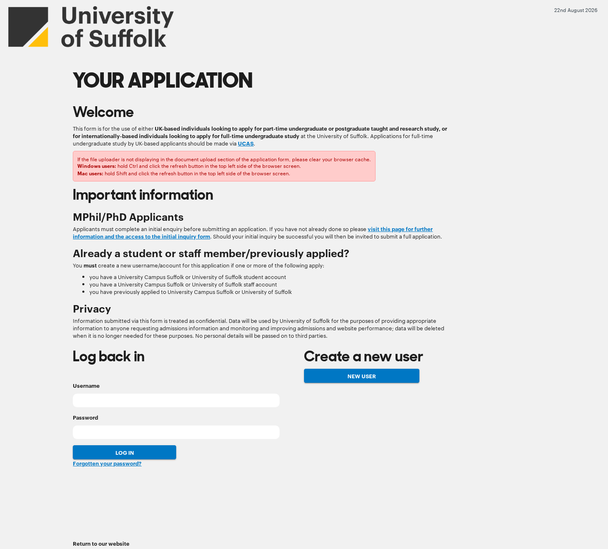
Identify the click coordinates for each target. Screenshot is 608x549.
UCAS (246, 143)
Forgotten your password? (107, 463)
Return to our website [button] (101, 543)
